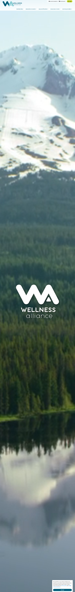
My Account (62, 1)
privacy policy (64, 585)
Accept (62, 590)
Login (70, 1)
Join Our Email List (54, 1)
